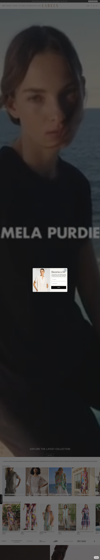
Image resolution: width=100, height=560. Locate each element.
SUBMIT (58, 287)
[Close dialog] (65, 270)
